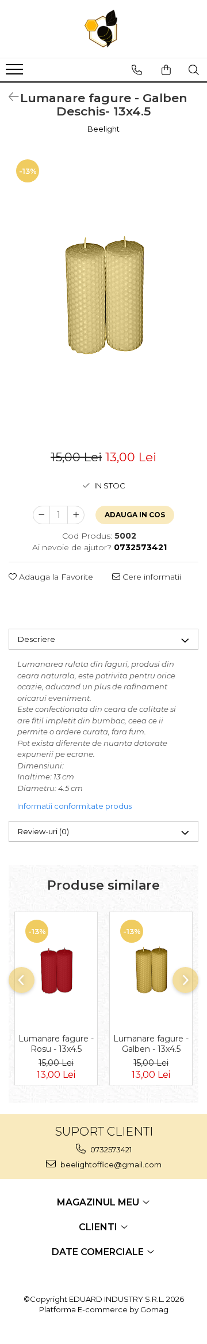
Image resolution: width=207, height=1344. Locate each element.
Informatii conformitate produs (74, 806)
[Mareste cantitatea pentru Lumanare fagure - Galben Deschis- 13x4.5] (76, 515)
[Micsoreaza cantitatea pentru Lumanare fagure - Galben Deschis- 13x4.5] (41, 515)
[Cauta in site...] (194, 69)
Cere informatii (150, 577)
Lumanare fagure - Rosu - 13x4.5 (56, 1043)
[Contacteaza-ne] (137, 69)
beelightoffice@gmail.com (110, 1164)
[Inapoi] (8, 97)
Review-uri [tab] (43, 831)
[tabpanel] (103, 295)
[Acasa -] (103, 29)
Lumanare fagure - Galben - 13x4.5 (151, 1043)
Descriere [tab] (36, 639)
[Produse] (16, 72)
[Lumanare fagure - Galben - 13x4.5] (151, 970)
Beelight (103, 128)
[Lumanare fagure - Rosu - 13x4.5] (56, 970)
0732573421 (110, 1149)
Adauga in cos (135, 514)
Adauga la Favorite (55, 577)
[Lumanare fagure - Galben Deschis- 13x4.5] (103, 295)
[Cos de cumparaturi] (166, 69)
